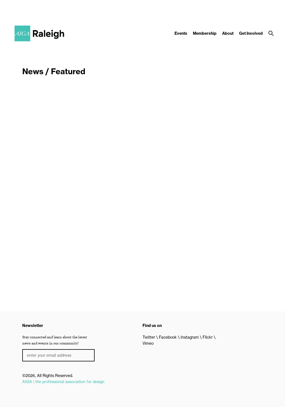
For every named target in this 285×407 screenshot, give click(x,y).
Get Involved (251, 33)
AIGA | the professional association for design (63, 381)
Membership (205, 33)
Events (181, 33)
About (228, 33)
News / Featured (53, 71)
